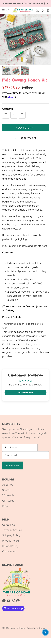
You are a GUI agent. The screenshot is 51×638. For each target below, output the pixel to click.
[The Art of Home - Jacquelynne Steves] (22, 10)
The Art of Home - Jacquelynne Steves (27, 628)
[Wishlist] (43, 10)
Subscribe (12, 465)
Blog (5, 506)
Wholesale (8, 495)
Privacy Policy (10, 540)
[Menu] (3, 10)
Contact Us (8, 524)
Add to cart (25, 127)
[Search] (9, 10)
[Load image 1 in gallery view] (25, 39)
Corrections (9, 551)
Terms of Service (12, 530)
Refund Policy (10, 546)
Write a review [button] (25, 392)
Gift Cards (8, 500)
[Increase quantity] (22, 115)
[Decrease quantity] (5, 115)
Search (6, 490)
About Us (7, 484)
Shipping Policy (11, 535)
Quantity (7, 108)
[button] (45, 632)
